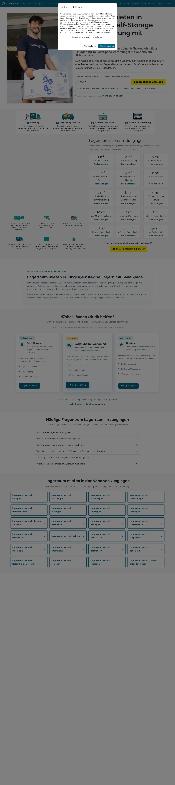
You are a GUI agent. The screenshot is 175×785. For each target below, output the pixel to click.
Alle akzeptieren (107, 46)
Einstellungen (98, 37)
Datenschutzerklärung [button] (80, 37)
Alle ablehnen (90, 46)
